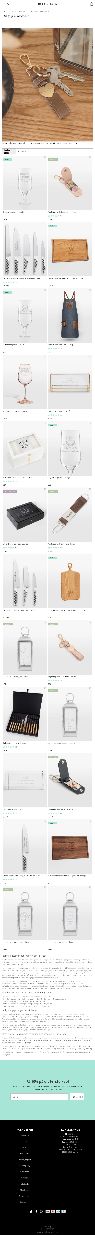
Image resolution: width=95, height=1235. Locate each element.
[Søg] (8, 4)
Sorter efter (7, 151)
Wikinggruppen (52, 1232)
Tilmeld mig (77, 1096)
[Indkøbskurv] (91, 4)
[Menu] (3, 4)
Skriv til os (71, 1134)
